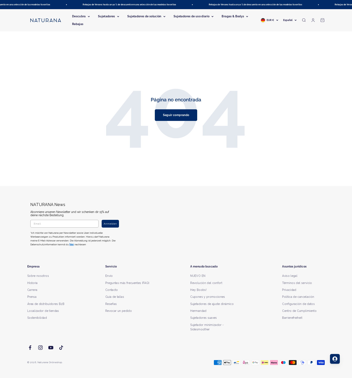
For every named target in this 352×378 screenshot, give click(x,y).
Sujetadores (106, 16)
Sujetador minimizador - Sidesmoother (207, 327)
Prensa (31, 296)
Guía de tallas (114, 296)
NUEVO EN (197, 275)
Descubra (79, 16)
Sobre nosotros (38, 275)
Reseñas (111, 304)
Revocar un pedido (118, 310)
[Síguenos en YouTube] (51, 347)
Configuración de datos (298, 304)
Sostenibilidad (37, 317)
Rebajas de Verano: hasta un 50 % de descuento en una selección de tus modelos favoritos (126, 4)
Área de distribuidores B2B (45, 304)
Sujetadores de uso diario (192, 16)
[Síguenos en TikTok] (61, 347)
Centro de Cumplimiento (299, 310)
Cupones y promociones (207, 296)
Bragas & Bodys (233, 16)
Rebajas (77, 24)
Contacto (111, 289)
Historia (32, 283)
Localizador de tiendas (43, 310)
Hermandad (198, 310)
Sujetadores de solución (144, 16)
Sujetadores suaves (203, 317)
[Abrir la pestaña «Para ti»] (335, 359)
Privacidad (289, 289)
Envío (109, 275)
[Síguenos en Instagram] (40, 347)
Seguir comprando (176, 115)
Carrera (32, 289)
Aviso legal (289, 275)
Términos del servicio (297, 283)
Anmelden (110, 223)
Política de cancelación (298, 296)
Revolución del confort (206, 283)
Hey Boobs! (198, 289)
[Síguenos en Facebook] (30, 347)
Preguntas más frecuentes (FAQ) (127, 283)
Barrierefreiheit (292, 317)
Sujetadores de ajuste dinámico (212, 304)
